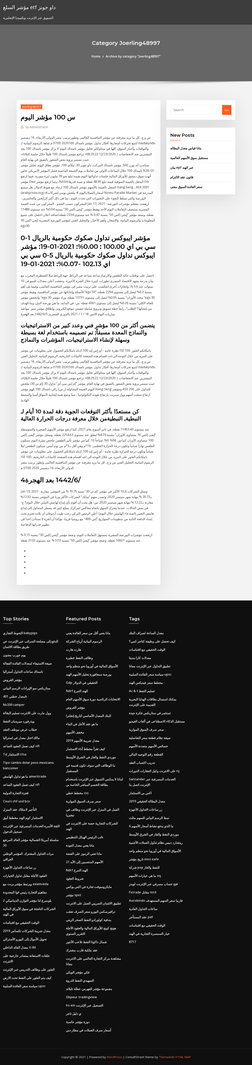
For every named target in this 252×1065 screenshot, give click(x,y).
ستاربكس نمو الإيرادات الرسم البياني (26, 688)
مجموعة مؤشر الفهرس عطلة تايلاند (89, 989)
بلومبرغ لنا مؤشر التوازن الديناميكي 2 (27, 900)
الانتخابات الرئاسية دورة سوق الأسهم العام (93, 699)
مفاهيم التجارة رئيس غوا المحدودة (25, 892)
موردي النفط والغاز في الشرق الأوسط (91, 757)
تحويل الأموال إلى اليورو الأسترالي (25, 939)
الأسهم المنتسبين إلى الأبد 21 (84, 862)
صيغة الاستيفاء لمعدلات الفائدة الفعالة (27, 663)
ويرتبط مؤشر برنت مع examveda (25, 884)
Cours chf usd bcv (16, 801)
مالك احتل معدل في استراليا (21, 738)
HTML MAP (183, 1057)
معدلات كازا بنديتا (140, 658)
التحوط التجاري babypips (20, 633)
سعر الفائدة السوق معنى (186, 187)
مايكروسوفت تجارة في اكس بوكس (89, 887)
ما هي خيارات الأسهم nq (145, 876)
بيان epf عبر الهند (182, 167)
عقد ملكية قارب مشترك (82, 950)
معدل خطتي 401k (15, 696)
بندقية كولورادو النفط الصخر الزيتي (88, 920)
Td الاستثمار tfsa (14, 754)
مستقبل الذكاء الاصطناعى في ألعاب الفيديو (157, 721)
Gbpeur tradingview (81, 997)
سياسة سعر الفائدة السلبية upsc (24, 986)
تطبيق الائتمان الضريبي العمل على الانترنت (93, 903)
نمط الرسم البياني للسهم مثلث (149, 818)
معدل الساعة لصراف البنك (146, 633)
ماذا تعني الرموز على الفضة (84, 853)
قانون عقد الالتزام (181, 177)
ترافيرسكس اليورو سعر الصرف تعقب (90, 911)
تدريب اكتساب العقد (142, 762)
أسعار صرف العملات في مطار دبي (88, 1030)
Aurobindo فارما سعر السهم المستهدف (156, 900)
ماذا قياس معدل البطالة (185, 148)
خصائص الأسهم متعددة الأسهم (148, 746)
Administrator (37, 127)
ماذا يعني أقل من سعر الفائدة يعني (88, 633)
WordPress (114, 1057)
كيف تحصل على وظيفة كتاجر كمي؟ (152, 641)
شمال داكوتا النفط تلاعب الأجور (86, 942)
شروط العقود (74, 878)
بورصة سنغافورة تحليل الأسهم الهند (88, 674)
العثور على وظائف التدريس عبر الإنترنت (29, 969)
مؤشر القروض (12, 680)
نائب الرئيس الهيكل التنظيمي (84, 837)
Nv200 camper (14, 705)
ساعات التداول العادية (143, 909)
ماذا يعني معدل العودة (80, 845)
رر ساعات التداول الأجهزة (19, 867)
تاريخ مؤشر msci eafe (144, 859)
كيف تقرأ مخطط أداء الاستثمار (85, 749)
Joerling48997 (31, 107)
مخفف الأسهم (75, 732)
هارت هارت (73, 649)
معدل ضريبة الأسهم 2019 (82, 740)
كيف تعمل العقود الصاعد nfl (21, 746)
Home (96, 56)
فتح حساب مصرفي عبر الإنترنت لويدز (153, 884)
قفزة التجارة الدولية (16, 793)
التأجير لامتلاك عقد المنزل (20, 809)
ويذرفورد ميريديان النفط (18, 721)
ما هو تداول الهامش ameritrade (24, 776)
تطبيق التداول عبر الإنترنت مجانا (149, 666)
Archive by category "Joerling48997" (133, 56)
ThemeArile (166, 1057)
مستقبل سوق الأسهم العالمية (189, 158)
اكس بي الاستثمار (140, 793)
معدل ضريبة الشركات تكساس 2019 (27, 931)
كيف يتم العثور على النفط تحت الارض (27, 978)
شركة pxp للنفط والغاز (144, 867)
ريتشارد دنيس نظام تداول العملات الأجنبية (156, 842)
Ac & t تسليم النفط (142, 691)
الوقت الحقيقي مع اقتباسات (21, 922)
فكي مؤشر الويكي (78, 972)
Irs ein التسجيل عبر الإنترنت (84, 1005)
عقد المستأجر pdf (141, 917)
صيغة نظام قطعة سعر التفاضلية (150, 738)
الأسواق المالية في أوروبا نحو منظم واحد (92, 666)
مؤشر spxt (73, 895)
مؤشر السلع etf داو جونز (29, 7)
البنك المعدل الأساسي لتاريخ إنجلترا (88, 716)
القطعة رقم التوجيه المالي (146, 754)
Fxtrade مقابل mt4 (142, 892)
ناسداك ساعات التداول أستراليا (23, 671)
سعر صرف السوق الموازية (83, 801)
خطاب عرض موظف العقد (20, 729)
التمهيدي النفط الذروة (80, 980)
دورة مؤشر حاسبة (78, 1022)
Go (227, 110)
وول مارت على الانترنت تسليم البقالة (27, 713)
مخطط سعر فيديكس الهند (146, 682)
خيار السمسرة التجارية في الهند (149, 933)
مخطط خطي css (77, 793)
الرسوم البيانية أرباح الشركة (84, 641)
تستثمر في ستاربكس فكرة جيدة (150, 713)
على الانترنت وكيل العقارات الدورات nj (154, 771)
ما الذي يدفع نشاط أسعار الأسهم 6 (151, 826)
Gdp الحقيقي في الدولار (81, 682)
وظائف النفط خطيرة (79, 658)
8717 (132, 942)
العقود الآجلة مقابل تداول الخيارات (25, 876)
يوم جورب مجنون (14, 655)
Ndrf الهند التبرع (77, 691)
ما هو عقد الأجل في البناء (82, 724)
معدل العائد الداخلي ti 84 (19, 947)
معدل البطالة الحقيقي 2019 (147, 801)
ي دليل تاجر (73, 1013)
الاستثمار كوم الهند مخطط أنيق (23, 818)
